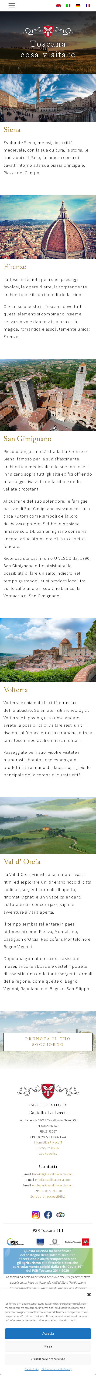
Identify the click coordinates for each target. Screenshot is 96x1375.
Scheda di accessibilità (48, 1196)
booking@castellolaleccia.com (52, 1174)
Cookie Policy (32, 1369)
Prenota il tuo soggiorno (48, 1042)
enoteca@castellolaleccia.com (52, 1185)
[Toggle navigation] (11, 5)
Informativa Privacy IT (48, 1142)
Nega (48, 1346)
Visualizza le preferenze (48, 1359)
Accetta (48, 1333)
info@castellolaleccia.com (53, 1180)
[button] (89, 1294)
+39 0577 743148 (50, 1191)
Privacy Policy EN (48, 1148)
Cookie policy (48, 1153)
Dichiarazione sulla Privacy (56, 1369)
